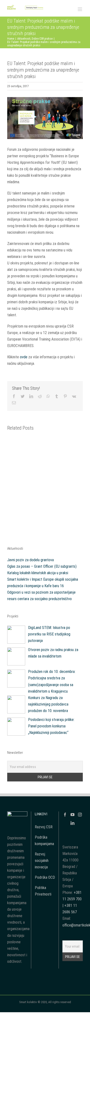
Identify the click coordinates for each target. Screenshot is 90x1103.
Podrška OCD (45, 877)
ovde (23, 357)
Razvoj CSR (44, 827)
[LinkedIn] (72, 823)
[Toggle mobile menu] (80, 9)
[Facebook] (65, 815)
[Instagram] (80, 815)
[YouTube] (72, 815)
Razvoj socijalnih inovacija (41, 860)
